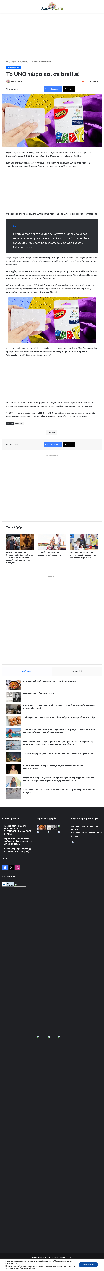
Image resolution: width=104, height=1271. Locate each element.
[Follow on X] (21, 81)
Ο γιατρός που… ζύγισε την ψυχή (38, 693)
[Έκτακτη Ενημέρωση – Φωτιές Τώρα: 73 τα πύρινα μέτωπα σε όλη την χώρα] (13, 757)
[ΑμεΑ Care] (52, 6)
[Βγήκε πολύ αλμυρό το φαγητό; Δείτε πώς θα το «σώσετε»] (13, 685)
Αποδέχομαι (88, 1264)
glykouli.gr (19, 423)
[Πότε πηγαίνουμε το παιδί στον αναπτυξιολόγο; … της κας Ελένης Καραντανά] (84, 542)
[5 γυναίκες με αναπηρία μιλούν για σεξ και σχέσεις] (52, 542)
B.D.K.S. (69, 1257)
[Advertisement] (52, 34)
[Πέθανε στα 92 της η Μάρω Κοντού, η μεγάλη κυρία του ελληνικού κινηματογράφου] (13, 769)
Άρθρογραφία (21, 62)
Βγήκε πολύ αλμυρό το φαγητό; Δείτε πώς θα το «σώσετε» (50, 681)
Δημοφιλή (77, 671)
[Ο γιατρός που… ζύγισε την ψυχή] (13, 697)
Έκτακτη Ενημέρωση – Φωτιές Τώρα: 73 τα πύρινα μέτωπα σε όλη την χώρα (58, 754)
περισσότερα (29, 1268)
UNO (52, 432)
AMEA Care (15, 81)
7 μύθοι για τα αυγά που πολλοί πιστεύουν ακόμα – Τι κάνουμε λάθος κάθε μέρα (59, 717)
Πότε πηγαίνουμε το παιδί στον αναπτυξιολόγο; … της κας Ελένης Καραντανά (83, 555)
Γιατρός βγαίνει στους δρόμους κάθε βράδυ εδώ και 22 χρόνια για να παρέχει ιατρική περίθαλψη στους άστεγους (19, 557)
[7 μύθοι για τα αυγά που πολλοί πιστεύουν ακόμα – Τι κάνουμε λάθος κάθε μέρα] (13, 721)
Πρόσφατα (27, 671)
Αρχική (11, 62)
